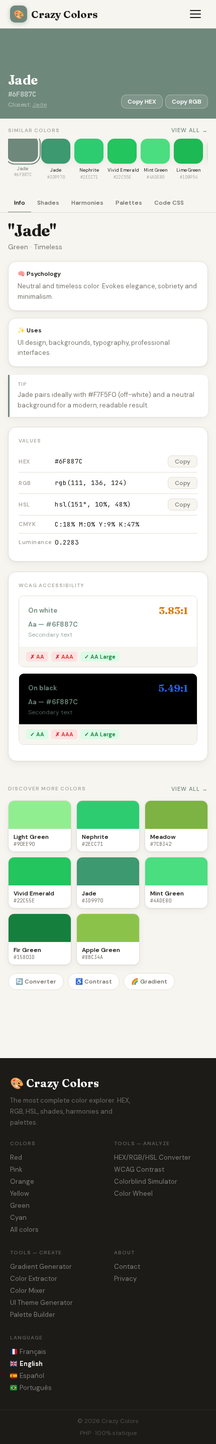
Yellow (19, 1193)
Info (19, 203)
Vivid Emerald (123, 170)
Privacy (125, 1278)
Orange (22, 1181)
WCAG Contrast (139, 1169)
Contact (127, 1266)
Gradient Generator (41, 1266)
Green (20, 1205)
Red (16, 1157)
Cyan (18, 1217)
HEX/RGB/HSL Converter (152, 1157)
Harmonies (87, 203)
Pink (16, 1169)
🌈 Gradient (149, 982)
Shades (48, 203)
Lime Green (188, 170)
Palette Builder (32, 1314)
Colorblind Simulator (145, 1181)
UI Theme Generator (41, 1302)
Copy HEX (142, 102)
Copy (182, 461)
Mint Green (155, 170)
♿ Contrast (93, 982)
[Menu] (196, 14)
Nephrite (89, 170)
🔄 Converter (36, 982)
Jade (39, 105)
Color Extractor (33, 1278)
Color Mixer (27, 1290)
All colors (24, 1229)
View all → (189, 130)
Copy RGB (186, 102)
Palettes (129, 203)
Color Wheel (133, 1193)
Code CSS (169, 203)
